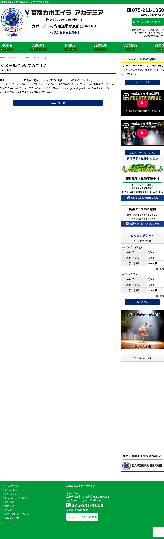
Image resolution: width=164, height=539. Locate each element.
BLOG (159, 46)
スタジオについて (14, 489)
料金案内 (143, 302)
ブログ (8, 509)
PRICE (70, 46)
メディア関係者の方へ (17, 513)
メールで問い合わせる (149, 22)
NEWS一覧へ (56, 102)
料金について (12, 493)
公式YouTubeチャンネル (143, 152)
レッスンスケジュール (17, 497)
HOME (6, 46)
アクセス (9, 501)
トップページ (12, 485)
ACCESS (131, 46)
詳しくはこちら (142, 82)
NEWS (14, 57)
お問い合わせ (12, 517)
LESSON (101, 46)
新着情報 (9, 505)
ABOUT (38, 46)
